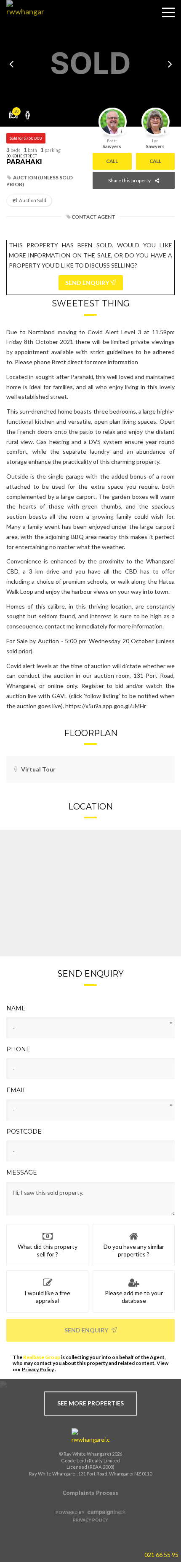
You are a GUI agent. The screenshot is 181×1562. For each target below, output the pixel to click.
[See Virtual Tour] (28, 111)
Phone (18, 1049)
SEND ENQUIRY (87, 282)
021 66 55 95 (161, 1554)
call (112, 161)
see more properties (90, 1403)
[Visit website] (90, 1436)
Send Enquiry (86, 1330)
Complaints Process (90, 1492)
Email (16, 1090)
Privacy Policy (38, 1369)
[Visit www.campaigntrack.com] (105, 1512)
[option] (90, 63)
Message (21, 1172)
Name (16, 1008)
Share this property (129, 180)
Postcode (24, 1131)
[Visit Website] (22, 19)
